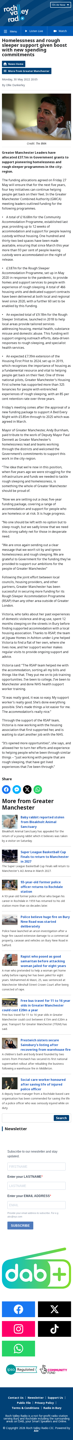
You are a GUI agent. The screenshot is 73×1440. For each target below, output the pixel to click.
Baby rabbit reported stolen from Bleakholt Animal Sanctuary (42, 822)
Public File (24, 1403)
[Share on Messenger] (16, 789)
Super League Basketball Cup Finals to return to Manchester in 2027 (45, 857)
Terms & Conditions (25, 1408)
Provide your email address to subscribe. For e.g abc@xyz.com (32, 1215)
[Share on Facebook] (6, 789)
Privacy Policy (44, 1403)
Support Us (55, 1398)
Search (61, 1118)
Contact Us (16, 1398)
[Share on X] (27, 789)
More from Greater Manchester (28, 71)
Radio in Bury (52, 1408)
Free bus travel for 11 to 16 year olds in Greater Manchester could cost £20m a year (36, 1005)
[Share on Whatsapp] (37, 789)
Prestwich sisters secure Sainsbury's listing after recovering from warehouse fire (46, 1045)
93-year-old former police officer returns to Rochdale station (42, 887)
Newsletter (36, 1398)
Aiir (36, 1431)
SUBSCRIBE (20, 1225)
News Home (15, 64)
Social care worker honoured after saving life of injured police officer (43, 1084)
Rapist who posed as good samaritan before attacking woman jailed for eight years (43, 961)
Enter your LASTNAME (24, 1176)
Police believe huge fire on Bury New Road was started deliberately (45, 921)
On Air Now (58, 4)
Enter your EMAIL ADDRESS (28, 1196)
